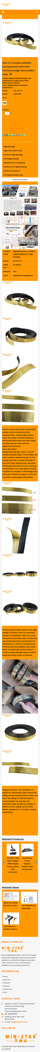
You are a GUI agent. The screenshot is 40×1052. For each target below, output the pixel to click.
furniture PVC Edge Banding (14, 167)
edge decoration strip (12, 150)
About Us (6, 980)
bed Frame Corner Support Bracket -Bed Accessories (12, 864)
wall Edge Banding (11, 159)
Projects (6, 986)
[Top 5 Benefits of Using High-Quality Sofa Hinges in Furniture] (29, 898)
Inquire (15, 123)
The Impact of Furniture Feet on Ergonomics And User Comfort (10, 928)
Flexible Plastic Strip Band (14, 163)
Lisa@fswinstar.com (19, 1022)
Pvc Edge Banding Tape (13, 175)
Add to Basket (15, 128)
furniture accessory (11, 171)
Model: (5, 91)
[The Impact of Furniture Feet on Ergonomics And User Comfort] (11, 918)
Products (6, 983)
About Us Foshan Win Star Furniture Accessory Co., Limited (11, 904)
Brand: (4, 94)
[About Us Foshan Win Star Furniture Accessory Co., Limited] (11, 896)
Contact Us (7, 989)
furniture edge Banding (13, 155)
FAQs (4, 992)
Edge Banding (9, 146)
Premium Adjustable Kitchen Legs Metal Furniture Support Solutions (27, 866)
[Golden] (5, 103)
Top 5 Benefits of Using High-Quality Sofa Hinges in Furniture (28, 907)
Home (5, 976)
